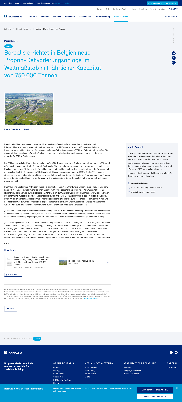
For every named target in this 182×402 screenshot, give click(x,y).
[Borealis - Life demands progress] (10, 17)
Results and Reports (131, 374)
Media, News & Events (99, 363)
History (56, 383)
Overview (56, 368)
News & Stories (22, 29)
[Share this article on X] (174, 58)
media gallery (148, 176)
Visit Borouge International (155, 390)
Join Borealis (172, 368)
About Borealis (63, 363)
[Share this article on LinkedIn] (174, 53)
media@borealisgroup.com (143, 192)
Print (12, 308)
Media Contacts (91, 368)
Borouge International (62, 3)
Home (8, 29)
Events (87, 377)
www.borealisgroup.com (91, 298)
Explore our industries (155, 396)
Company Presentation (132, 371)
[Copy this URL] (174, 63)
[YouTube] (176, 353)
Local (8, 46)
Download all (14, 274)
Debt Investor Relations (62, 380)
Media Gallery (90, 371)
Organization (58, 377)
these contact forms (159, 159)
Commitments (58, 374)
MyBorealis (172, 17)
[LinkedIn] (171, 353)
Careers (172, 363)
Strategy (56, 371)
